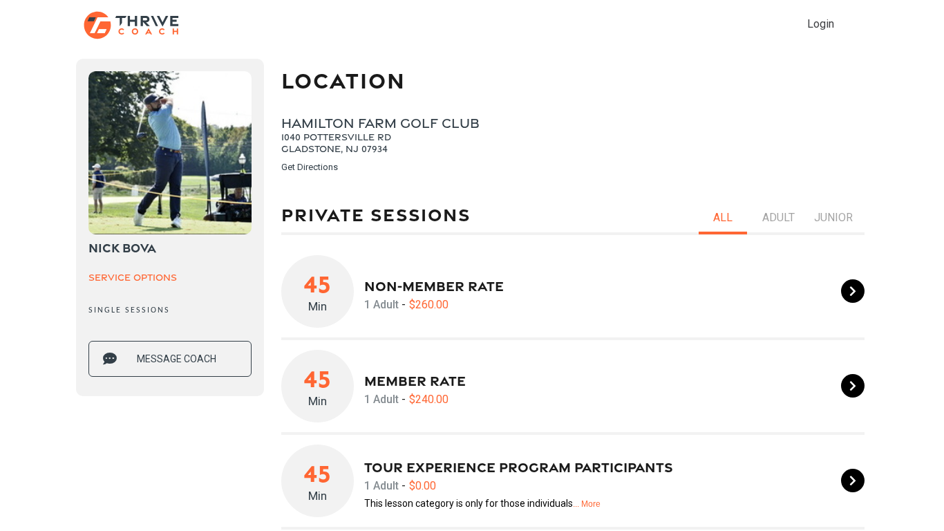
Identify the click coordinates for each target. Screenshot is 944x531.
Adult (778, 217)
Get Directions (309, 167)
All (723, 217)
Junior (833, 217)
